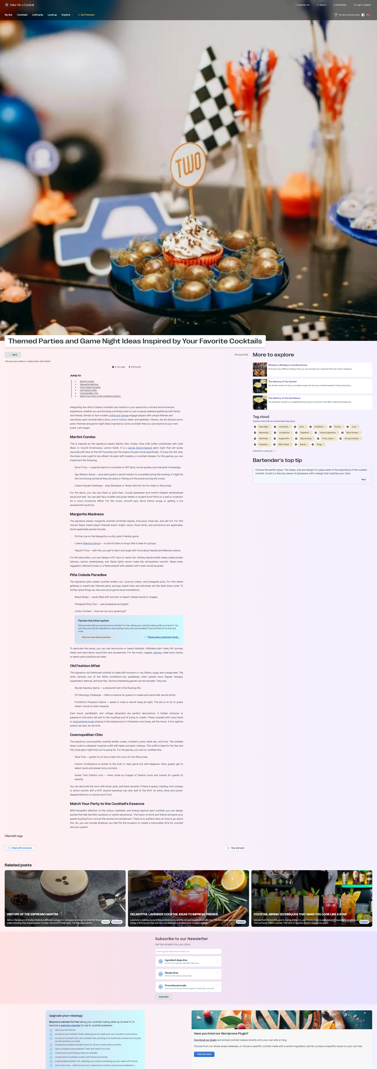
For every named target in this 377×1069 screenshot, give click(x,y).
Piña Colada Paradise (90, 387)
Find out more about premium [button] (96, 637)
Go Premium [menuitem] (88, 14)
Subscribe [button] (164, 996)
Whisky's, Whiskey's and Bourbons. (288, 365)
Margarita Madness (89, 384)
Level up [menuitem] (52, 14)
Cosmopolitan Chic (89, 393)
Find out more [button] (204, 1054)
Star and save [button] (237, 848)
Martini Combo (87, 381)
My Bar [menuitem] (8, 14)
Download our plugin (205, 1040)
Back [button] (14, 354)
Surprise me (303, 5)
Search (322, 5)
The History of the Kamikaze (284, 398)
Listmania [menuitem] (37, 14)
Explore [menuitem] (66, 14)
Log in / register (363, 5)
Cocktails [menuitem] (22, 14)
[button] (20, 848)
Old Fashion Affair (88, 390)
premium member (71, 1025)
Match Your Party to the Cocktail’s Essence (100, 396)
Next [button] (363, 479)
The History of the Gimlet (282, 381)
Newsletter (341, 5)
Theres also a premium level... (163, 637)
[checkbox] (217, 960)
